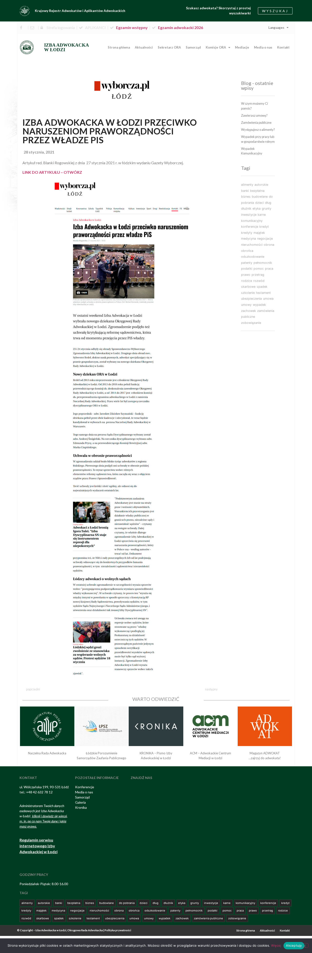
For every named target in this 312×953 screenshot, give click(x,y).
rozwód (258, 281)
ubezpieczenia (251, 298)
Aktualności (144, 47)
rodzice (246, 281)
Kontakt (283, 47)
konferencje (249, 226)
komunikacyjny (252, 221)
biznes (246, 196)
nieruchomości (252, 244)
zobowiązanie (251, 323)
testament (263, 293)
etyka (257, 208)
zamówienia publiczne (208, 918)
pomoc (259, 268)
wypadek (259, 305)
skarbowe (248, 286)
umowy (246, 305)
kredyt (264, 226)
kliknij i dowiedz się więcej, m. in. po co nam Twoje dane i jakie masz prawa (44, 821)
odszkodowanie (252, 256)
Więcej (276, 945)
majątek (259, 233)
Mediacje (242, 47)
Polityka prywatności (118, 930)
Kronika (81, 807)
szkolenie (248, 293)
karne (262, 214)
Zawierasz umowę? (254, 115)
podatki (246, 268)
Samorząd (193, 47)
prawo (245, 275)
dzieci (259, 203)
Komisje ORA (216, 47)
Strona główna (119, 47)
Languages (276, 28)
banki (245, 191)
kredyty (246, 233)
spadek (262, 286)
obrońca (247, 251)
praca (269, 268)
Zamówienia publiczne (256, 122)
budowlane (260, 196)
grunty (266, 208)
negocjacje (265, 238)
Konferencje (84, 787)
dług (268, 203)
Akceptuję (294, 945)
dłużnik (246, 208)
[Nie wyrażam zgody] (304, 945)
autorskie (261, 184)
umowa (268, 298)
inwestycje (248, 214)
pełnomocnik (263, 263)
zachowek (248, 311)
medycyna (248, 238)
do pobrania (127, 903)
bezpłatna (257, 191)
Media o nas (263, 47)
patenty (246, 263)
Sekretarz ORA (169, 47)
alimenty (247, 184)
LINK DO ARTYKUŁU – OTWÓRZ (52, 172)
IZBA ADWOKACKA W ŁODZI (66, 47)
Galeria (80, 802)
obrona (269, 244)
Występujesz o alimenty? (258, 130)
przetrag (258, 275)
